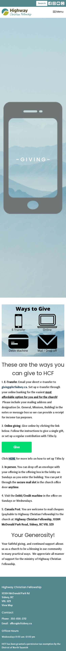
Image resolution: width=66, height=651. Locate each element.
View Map (7, 605)
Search (42, 3)
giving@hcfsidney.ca (14, 387)
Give (17, 447)
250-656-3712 (18, 618)
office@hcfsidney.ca (21, 623)
